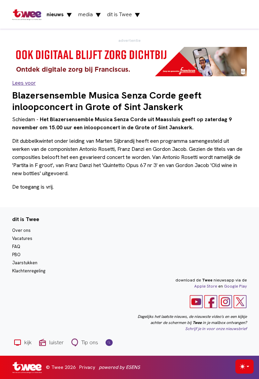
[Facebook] (211, 301)
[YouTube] (196, 301)
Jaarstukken (24, 263)
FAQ (16, 246)
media (89, 15)
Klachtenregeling (28, 271)
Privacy (87, 367)
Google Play (235, 286)
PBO (16, 255)
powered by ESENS (119, 367)
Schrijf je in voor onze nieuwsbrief (216, 328)
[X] (240, 301)
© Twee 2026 (61, 367)
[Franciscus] (129, 61)
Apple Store (205, 286)
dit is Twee (123, 15)
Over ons (21, 230)
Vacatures (22, 238)
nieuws (59, 15)
